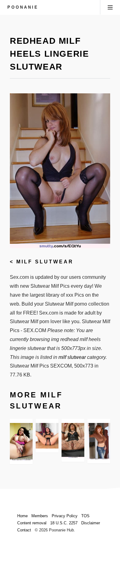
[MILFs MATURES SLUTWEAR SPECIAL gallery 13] (47, 436)
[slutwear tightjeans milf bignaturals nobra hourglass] (98, 441)
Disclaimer (90, 523)
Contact (24, 530)
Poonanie (22, 7)
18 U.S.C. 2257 (64, 523)
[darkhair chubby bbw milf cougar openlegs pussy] (21, 441)
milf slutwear (45, 261)
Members (39, 516)
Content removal (31, 523)
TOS (85, 516)
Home (22, 516)
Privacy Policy (65, 516)
